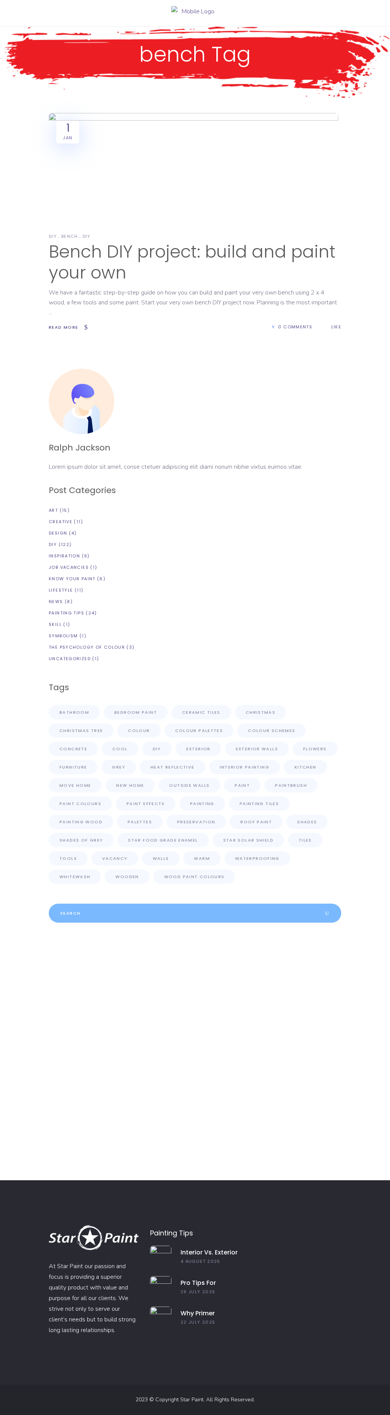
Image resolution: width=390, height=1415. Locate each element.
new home (130, 785)
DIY (53, 236)
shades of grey (81, 840)
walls (161, 858)
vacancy (115, 858)
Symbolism (63, 636)
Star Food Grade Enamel (163, 840)
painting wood (80, 822)
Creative (60, 522)
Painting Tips (66, 613)
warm (202, 858)
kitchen (305, 767)
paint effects (145, 804)
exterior (198, 749)
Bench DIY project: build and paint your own (192, 262)
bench (69, 236)
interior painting (244, 767)
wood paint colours (194, 877)
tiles (305, 840)
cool (120, 749)
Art (53, 510)
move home (75, 785)
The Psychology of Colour (87, 647)
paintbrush (291, 785)
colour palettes (199, 730)
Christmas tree (81, 730)
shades (307, 822)
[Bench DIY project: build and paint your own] (193, 166)
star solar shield (248, 840)
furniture (73, 767)
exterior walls (257, 749)
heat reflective (172, 767)
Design (58, 533)
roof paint (256, 822)
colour (139, 730)
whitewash (74, 877)
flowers (315, 749)
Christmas (260, 712)
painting (202, 804)
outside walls (189, 785)
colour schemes (271, 730)
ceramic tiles (201, 712)
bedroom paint (135, 712)
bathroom (74, 712)
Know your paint (72, 579)
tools (68, 858)
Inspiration (64, 556)
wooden (127, 877)
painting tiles (259, 804)
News (56, 601)
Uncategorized (70, 659)
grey (118, 767)
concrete (73, 749)
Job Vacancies (69, 567)
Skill (55, 624)
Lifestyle (61, 590)
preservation (196, 822)
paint (242, 785)
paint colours (80, 804)
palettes (140, 822)
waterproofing (257, 858)
